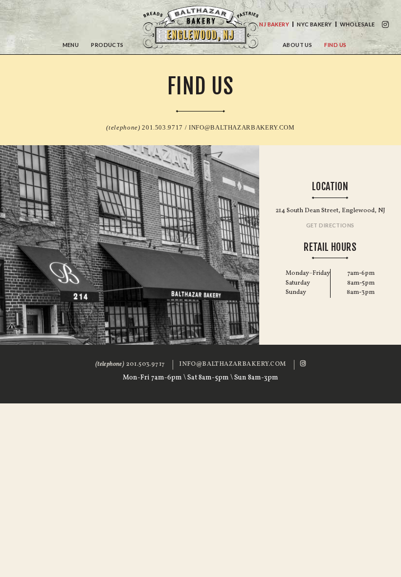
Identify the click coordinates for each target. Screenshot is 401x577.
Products (107, 45)
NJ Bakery (274, 24)
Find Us (335, 45)
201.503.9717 (130, 364)
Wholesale (357, 24)
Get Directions (330, 225)
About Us (297, 45)
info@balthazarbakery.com (242, 127)
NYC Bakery (314, 24)
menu (71, 45)
